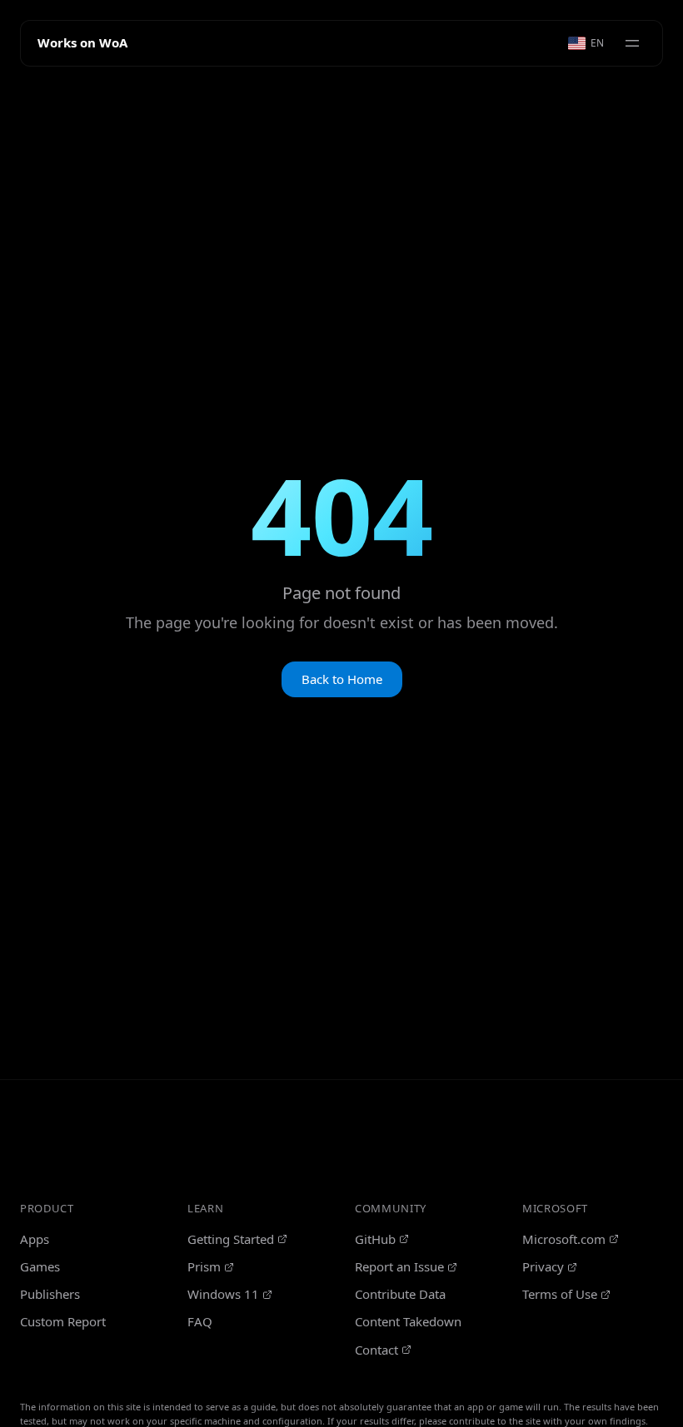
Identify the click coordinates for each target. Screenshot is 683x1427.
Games (40, 1266)
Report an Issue (399, 1266)
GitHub (375, 1239)
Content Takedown (408, 1321)
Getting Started (230, 1239)
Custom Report (63, 1321)
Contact (376, 1349)
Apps (34, 1239)
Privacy (543, 1266)
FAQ (199, 1321)
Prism (204, 1266)
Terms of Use (559, 1294)
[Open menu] (632, 43)
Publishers (50, 1294)
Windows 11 (223, 1294)
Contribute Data (400, 1294)
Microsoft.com (564, 1239)
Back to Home (342, 679)
